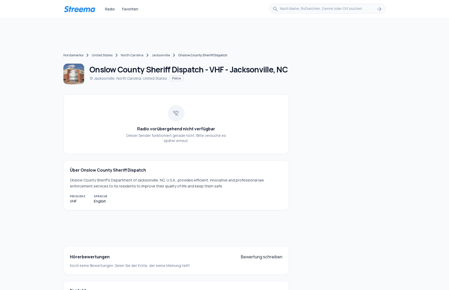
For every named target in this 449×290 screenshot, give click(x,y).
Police (176, 78)
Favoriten (130, 8)
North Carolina (132, 55)
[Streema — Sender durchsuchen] (79, 9)
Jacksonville (161, 55)
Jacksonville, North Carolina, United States (128, 78)
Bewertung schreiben (261, 257)
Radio (110, 8)
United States (102, 55)
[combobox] (327, 9)
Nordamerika (73, 55)
